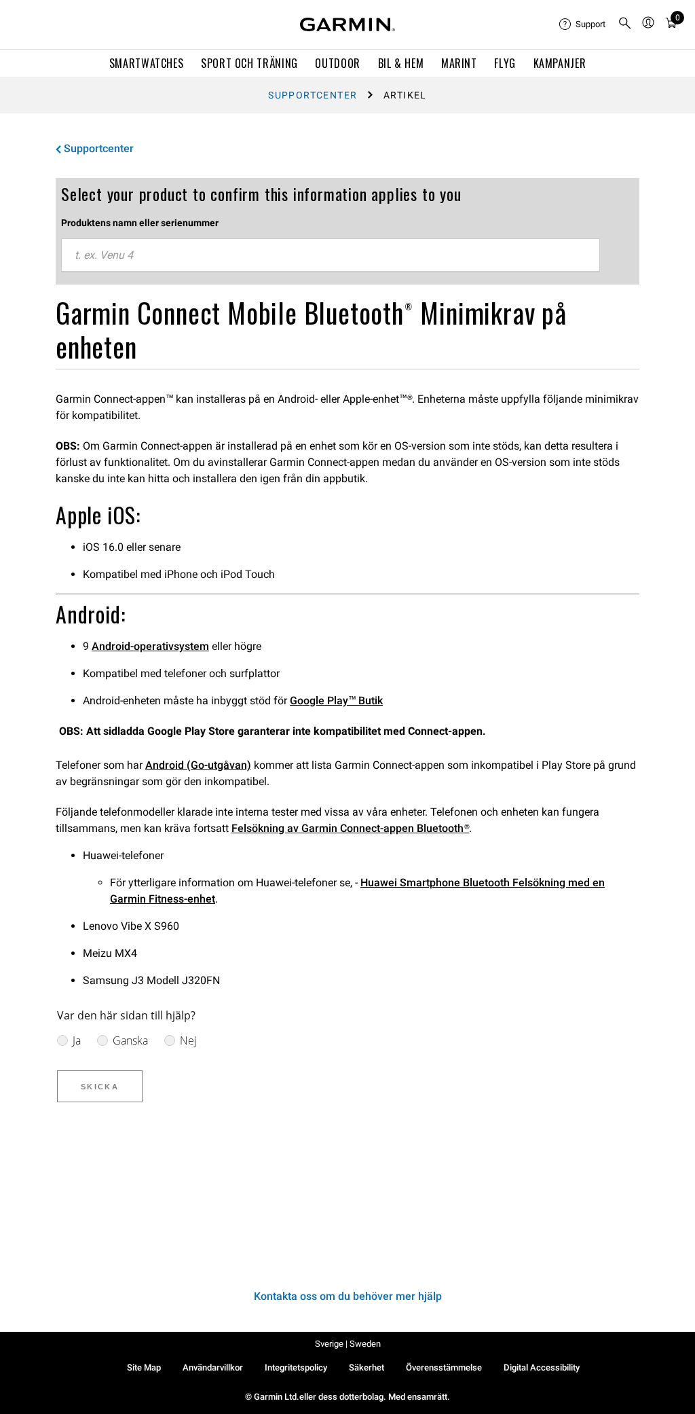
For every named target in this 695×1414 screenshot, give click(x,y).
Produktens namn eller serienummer (140, 222)
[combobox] (330, 255)
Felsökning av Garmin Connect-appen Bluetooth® (350, 828)
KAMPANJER (559, 63)
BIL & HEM (401, 63)
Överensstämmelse (444, 1367)
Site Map (144, 1367)
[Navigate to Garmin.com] (347, 24)
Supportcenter (312, 95)
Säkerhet (366, 1367)
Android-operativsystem (150, 646)
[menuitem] (583, 24)
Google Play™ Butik (336, 700)
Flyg (505, 63)
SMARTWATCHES (146, 63)
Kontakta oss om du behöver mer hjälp (348, 1296)
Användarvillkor (213, 1367)
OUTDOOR (337, 63)
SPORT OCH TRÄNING (249, 63)
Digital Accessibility (542, 1367)
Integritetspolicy (296, 1367)
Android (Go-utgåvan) (198, 765)
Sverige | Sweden (348, 1344)
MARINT (459, 63)
